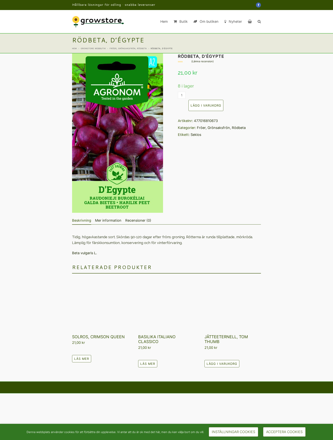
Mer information (108, 220)
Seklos (196, 135)
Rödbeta (239, 128)
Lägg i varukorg (206, 105)
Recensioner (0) (138, 220)
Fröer (201, 128)
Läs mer (81, 359)
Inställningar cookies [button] (233, 432)
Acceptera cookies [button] (284, 432)
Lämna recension (202, 61)
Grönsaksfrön (219, 128)
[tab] (81, 220)
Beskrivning (81, 220)
